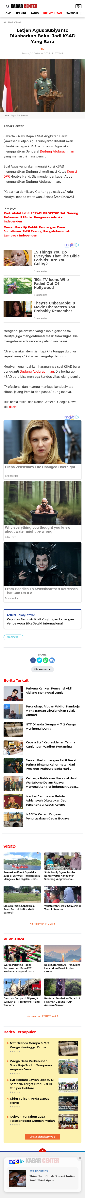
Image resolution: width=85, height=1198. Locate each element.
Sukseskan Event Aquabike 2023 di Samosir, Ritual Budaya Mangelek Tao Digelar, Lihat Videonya (22, 876)
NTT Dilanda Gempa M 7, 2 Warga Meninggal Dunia (29, 1045)
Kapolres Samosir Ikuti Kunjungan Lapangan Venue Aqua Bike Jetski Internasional (40, 621)
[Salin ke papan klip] (52, 660)
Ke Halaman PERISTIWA (42, 1016)
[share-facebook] (33, 660)
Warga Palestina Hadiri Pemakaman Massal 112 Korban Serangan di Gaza (19, 968)
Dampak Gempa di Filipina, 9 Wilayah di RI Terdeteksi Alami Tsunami (22, 1002)
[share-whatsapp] (45, 660)
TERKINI (21, 13)
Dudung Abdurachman (57, 151)
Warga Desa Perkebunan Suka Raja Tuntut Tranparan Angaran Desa (31, 1065)
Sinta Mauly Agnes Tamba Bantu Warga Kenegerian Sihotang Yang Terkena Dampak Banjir (59, 876)
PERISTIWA (14, 939)
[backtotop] (42, 1152)
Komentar (44, 669)
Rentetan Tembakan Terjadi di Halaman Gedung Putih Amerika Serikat (62, 1002)
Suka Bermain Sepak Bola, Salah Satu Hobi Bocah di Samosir (19, 909)
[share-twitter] (39, 660)
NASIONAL (13, 637)
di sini (13, 407)
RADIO (34, 13)
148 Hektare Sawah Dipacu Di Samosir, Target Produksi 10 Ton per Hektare (32, 1084)
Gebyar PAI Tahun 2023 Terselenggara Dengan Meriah (32, 1119)
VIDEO (10, 847)
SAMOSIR (72, 13)
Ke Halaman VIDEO (42, 923)
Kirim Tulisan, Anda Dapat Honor (29, 1101)
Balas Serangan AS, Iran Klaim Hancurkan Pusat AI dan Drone (62, 968)
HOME (7, 13)
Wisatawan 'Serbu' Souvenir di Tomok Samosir (62, 907)
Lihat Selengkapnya (42, 1136)
